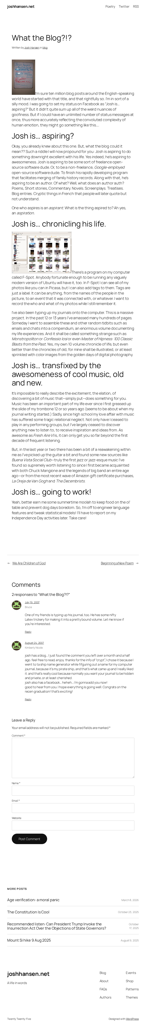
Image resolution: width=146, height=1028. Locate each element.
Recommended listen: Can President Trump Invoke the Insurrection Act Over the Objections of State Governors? (56, 926)
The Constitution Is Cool (28, 912)
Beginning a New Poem (117, 563)
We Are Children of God (29, 563)
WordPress (132, 1019)
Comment (18, 735)
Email (16, 800)
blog (45, 47)
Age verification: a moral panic (33, 900)
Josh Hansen (31, 47)
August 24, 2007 (34, 643)
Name (16, 783)
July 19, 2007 (32, 602)
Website (16, 818)
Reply (28, 632)
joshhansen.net (20, 6)
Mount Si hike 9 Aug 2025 (29, 940)
